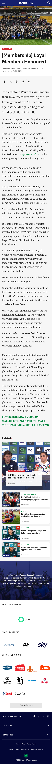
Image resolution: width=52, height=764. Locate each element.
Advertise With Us (37, 749)
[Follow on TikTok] (34, 716)
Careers (11, 749)
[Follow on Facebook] (39, 716)
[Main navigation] (3, 2)
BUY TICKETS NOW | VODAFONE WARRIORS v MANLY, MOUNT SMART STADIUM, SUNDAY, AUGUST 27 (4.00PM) (25, 421)
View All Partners (26, 705)
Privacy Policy (31, 744)
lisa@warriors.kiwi (29, 154)
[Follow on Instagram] (48, 716)
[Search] (48, 2)
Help (17, 749)
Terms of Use (20, 744)
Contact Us (25, 749)
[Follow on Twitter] (43, 716)
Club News (7, 49)
